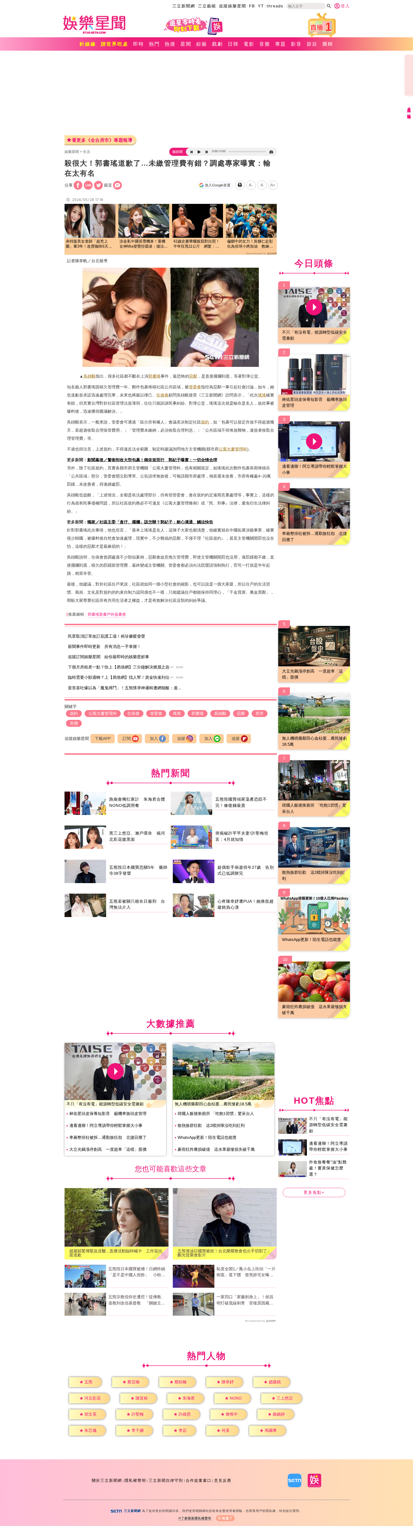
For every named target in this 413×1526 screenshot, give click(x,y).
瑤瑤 (262, 395)
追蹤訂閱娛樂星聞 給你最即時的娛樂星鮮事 (108, 657)
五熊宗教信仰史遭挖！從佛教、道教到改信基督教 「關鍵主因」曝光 (136, 1300)
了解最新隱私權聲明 (196, 1518)
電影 (249, 44)
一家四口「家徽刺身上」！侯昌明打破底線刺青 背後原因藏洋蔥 (245, 1300)
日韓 (233, 44)
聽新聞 (178, 151)
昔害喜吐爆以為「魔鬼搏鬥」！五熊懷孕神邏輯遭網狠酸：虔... (124, 688)
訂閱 (127, 738)
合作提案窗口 (199, 1480)
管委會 (195, 387)
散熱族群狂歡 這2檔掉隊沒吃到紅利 (211, 1125)
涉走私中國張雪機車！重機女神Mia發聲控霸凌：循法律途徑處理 (144, 244)
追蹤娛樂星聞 (232, 6)
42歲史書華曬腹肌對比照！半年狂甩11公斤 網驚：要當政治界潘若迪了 (196, 244)
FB (252, 6)
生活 (86, 151)
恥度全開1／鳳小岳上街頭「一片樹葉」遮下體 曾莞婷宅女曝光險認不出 (246, 1272)
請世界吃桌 (114, 44)
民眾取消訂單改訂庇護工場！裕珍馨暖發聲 (106, 636)
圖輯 (327, 44)
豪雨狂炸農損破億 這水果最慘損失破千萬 (216, 1149)
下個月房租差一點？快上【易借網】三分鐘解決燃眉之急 (118, 667)
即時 (138, 44)
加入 (154, 738)
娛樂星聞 (72, 151)
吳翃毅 (89, 376)
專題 (280, 44)
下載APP (103, 738)
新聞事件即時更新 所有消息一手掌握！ (104, 646)
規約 (205, 422)
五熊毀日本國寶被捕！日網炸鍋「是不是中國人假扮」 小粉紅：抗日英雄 (136, 1272)
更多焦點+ (314, 1192)
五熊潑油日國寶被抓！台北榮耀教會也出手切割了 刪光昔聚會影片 (224, 1253)
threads (275, 6)
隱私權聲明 (135, 1480)
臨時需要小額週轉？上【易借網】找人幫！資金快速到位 (118, 677)
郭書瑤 (154, 376)
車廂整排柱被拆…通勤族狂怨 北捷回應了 (108, 1137)
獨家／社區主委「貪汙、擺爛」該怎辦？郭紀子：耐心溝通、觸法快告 (150, 522)
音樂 (264, 44)
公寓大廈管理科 (233, 449)
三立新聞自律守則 (166, 1480)
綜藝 (201, 44)
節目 (312, 44)
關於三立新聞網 (107, 1480)
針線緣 (88, 44)
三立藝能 (207, 6)
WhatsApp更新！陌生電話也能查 (207, 1137)
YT (261, 6)
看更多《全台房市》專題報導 (102, 140)
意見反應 (222, 1480)
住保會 (162, 395)
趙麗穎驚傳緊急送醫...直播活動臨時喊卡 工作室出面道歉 (115, 1253)
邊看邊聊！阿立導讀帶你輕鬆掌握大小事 (105, 1125)
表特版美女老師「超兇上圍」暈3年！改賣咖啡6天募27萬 (89, 244)
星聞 (185, 44)
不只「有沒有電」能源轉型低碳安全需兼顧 (105, 1104)
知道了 (227, 1518)
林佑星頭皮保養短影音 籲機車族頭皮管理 (108, 1113)
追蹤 (181, 738)
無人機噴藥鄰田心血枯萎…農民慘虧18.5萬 (213, 1104)
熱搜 (170, 44)
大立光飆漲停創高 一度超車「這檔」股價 (108, 1149)
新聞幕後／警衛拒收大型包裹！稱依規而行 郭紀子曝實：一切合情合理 (152, 460)
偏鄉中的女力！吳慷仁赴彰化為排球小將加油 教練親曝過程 (250, 244)
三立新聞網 (183, 6)
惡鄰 (193, 376)
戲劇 (217, 44)
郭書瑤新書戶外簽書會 (107, 614)
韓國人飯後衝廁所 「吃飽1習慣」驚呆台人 (216, 1113)
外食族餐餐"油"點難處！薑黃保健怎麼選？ (328, 1168)
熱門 (154, 44)
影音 (296, 44)
